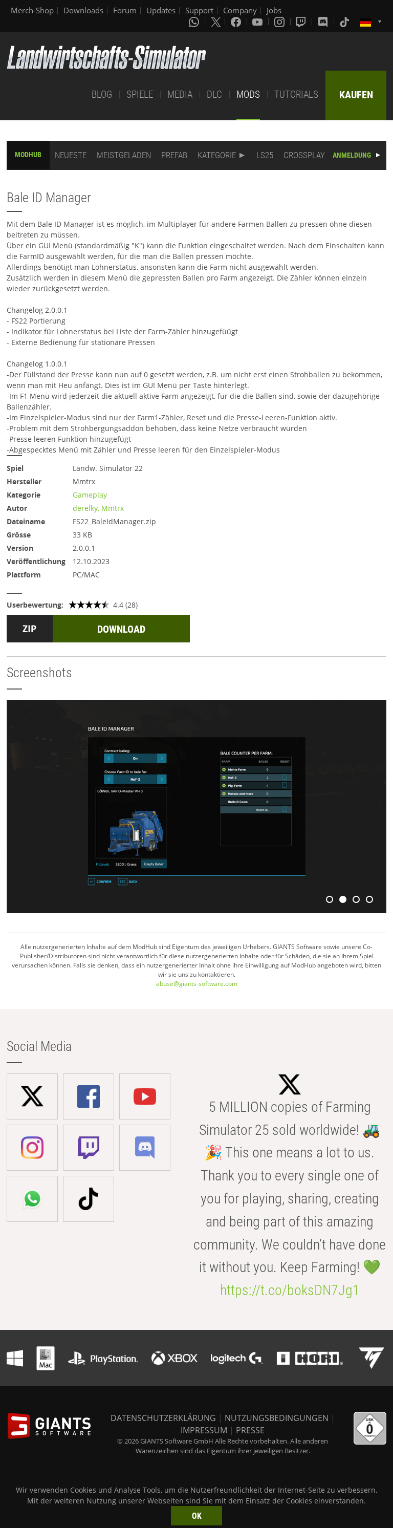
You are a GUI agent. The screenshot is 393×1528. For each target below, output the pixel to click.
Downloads (83, 10)
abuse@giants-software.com (196, 983)
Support (199, 10)
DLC (214, 94)
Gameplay (90, 495)
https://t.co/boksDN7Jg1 (290, 1290)
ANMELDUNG (352, 155)
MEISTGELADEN (124, 155)
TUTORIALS (296, 94)
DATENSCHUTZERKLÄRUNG (163, 1418)
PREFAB (174, 155)
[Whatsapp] (195, 21)
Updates (161, 10)
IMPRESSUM (204, 1430)
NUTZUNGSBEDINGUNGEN (277, 1418)
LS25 (264, 155)
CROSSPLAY (304, 155)
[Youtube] (258, 21)
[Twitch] (302, 21)
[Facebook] (237, 21)
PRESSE (250, 1430)
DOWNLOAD (121, 629)
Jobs (274, 10)
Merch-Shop (32, 10)
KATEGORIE (217, 155)
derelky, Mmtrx (98, 508)
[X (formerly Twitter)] (216, 21)
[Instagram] (280, 21)
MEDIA (179, 94)
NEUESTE (70, 155)
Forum (125, 10)
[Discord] (324, 21)
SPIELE (139, 94)
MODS (248, 94)
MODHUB (28, 154)
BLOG (102, 94)
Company (240, 10)
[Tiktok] (345, 21)
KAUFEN (356, 95)
